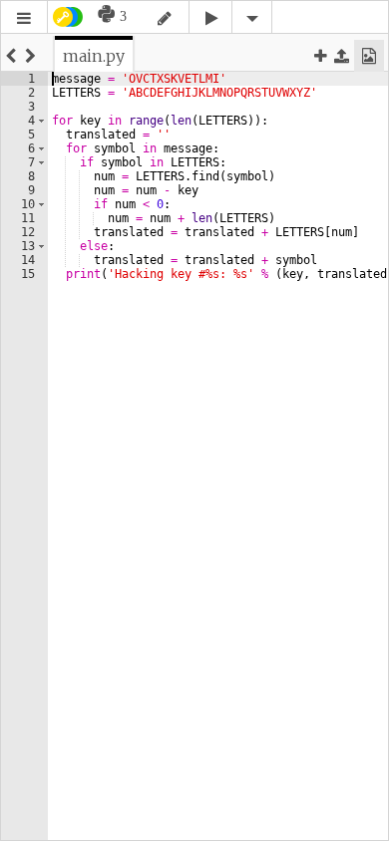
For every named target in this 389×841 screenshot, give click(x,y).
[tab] (94, 56)
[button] (24, 18)
